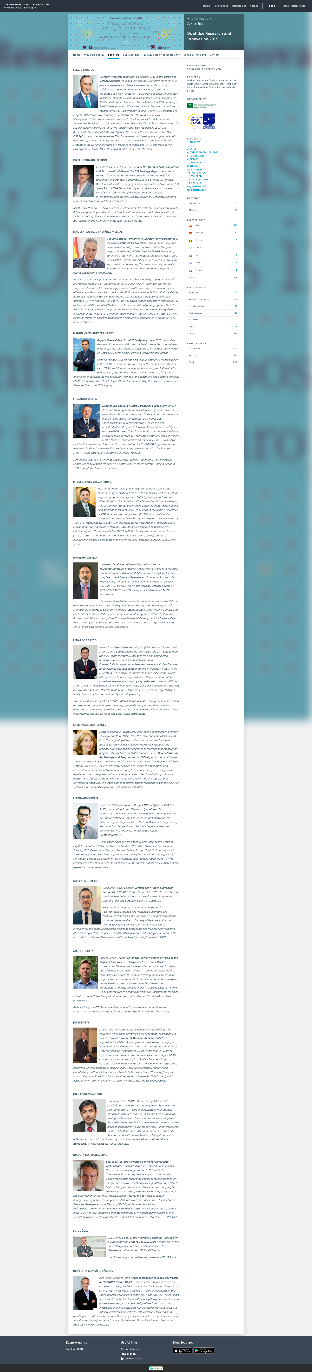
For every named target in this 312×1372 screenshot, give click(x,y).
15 (236, 306)
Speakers (113, 54)
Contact (214, 54)
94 (236, 292)
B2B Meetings (131, 54)
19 (236, 232)
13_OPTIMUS (194, 183)
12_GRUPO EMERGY (197, 179)
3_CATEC (191, 148)
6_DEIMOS (192, 159)
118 (235, 225)
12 (236, 313)
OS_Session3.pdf (196, 186)
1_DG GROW (193, 142)
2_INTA (191, 145)
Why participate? (94, 54)
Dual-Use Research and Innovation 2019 (26, 4)
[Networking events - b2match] (131, 1358)
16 (236, 299)
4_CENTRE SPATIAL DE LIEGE (202, 152)
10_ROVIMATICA (196, 172)
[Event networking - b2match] (156, 1368)
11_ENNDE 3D (194, 176)
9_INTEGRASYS (195, 169)
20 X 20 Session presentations (161, 54)
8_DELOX (192, 165)
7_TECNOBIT (194, 162)
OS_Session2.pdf (196, 189)
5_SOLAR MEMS (195, 155)
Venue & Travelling (195, 54)
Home (76, 54)
